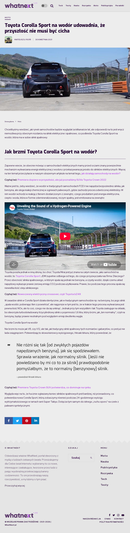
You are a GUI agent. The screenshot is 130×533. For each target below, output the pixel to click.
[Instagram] (118, 515)
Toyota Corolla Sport (28, 276)
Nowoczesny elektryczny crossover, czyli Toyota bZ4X (49, 294)
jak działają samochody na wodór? (100, 173)
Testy (68, 5)
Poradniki (119, 5)
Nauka (76, 5)
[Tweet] (17, 420)
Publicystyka (107, 5)
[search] (91, 458)
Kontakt (119, 519)
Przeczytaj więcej (15, 485)
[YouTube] (122, 515)
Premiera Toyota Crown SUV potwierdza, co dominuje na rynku (54, 387)
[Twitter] (113, 515)
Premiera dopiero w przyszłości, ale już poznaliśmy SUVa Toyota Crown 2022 (62, 179)
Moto (96, 5)
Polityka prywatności (112, 522)
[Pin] (26, 420)
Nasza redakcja (92, 519)
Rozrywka (86, 5)
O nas (107, 519)
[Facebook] (109, 515)
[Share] (9, 420)
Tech (60, 5)
